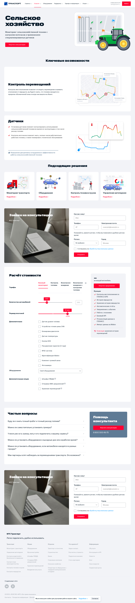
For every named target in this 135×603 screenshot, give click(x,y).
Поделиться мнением (76, 556)
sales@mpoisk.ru (115, 4)
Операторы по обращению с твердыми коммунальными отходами (57, 569)
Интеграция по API (95, 552)
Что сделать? (73, 544)
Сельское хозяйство (54, 564)
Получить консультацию (17, 45)
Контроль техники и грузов (15, 568)
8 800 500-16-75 (115, 3)
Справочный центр (95, 568)
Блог (90, 560)
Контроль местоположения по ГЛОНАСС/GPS (108, 295)
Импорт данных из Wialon (106, 325)
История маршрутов (104, 300)
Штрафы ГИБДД (32, 556)
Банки (50, 556)
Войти (126, 3)
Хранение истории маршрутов (108, 303)
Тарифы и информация (72, 3)
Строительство (53, 552)
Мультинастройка (33, 552)
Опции (85, 3)
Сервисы (27, 3)
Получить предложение (107, 286)
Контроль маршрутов (14, 571)
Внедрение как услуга (34, 570)
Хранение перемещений (35, 566)
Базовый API (101, 316)
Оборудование (47, 3)
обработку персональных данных (101, 249)
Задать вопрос (73, 548)
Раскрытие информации (20, 597)
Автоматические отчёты (106, 306)
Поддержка (57, 3)
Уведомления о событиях (106, 309)
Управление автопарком (15, 552)
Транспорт (10, 544)
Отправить (81, 254)
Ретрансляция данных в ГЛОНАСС (106, 320)
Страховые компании (55, 560)
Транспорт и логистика (55, 548)
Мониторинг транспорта (15, 548)
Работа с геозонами (104, 313)
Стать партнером (74, 560)
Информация (94, 544)
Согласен (95, 598)
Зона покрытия (94, 564)
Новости (92, 556)
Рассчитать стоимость (76, 552)
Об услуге (92, 548)
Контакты (8, 597)
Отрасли (36, 3)
